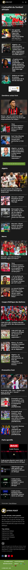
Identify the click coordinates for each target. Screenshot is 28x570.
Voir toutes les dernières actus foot (14, 163)
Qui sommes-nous (8, 561)
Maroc (4, 236)
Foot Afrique (12, 503)
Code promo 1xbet (7, 533)
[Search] (23, 2)
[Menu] (25, 2)
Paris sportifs (7, 440)
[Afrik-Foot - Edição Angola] (15, 565)
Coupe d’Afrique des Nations (13, 302)
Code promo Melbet (8, 531)
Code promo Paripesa (8, 537)
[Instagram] (9, 556)
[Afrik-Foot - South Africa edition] (24, 563)
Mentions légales (7, 563)
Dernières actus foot (10, 95)
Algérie (5, 168)
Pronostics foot (8, 370)
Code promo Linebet (8, 535)
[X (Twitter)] (6, 556)
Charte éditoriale (19, 561)
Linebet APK (5, 539)
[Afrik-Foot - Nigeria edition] (21, 563)
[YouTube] (12, 556)
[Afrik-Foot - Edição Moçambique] (12, 565)
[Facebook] (3, 556)
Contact (16, 563)
